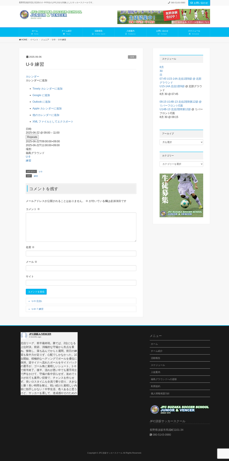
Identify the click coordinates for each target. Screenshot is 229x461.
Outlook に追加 (41, 101)
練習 (28, 160)
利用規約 (155, 386)
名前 (30, 247)
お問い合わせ (201, 3)
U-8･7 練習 (37, 309)
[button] (36, 80)
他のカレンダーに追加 (46, 115)
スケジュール (158, 365)
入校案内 (155, 372)
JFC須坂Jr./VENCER (40, 334)
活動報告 (155, 358)
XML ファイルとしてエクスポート (53, 121)
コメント (33, 209)
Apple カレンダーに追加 (47, 108)
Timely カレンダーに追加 (48, 88)
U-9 (132, 57)
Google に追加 (41, 95)
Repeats (32, 137)
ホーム (154, 344)
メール (31, 261)
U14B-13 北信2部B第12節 (175, 109)
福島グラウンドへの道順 (164, 379)
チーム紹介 (157, 351)
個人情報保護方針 (160, 393)
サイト (30, 276)
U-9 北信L (37, 301)
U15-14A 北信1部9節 (172, 86)
